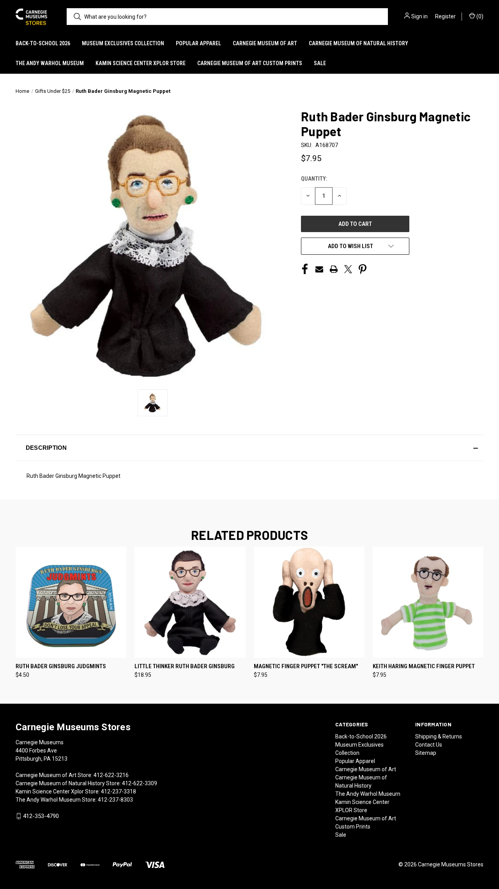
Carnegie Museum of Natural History (358, 43)
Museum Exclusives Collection (123, 43)
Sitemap (425, 753)
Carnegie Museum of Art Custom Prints (249, 63)
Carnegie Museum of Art (265, 43)
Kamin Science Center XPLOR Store (141, 63)
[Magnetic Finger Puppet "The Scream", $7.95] (309, 602)
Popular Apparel (198, 43)
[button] (249, 448)
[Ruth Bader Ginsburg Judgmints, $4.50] (71, 602)
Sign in (419, 16)
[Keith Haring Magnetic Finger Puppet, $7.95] (428, 602)
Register (445, 16)
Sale (320, 63)
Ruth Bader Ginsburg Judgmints (61, 666)
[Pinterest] (362, 269)
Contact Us (428, 745)
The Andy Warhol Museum (50, 63)
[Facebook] (305, 269)
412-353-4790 (41, 816)
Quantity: (314, 179)
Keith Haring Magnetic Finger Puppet (424, 666)
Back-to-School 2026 (43, 43)
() (479, 16)
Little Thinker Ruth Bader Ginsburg (184, 666)
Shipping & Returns (438, 736)
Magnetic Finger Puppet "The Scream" (306, 666)
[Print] (334, 269)
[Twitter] (348, 269)
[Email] (319, 269)
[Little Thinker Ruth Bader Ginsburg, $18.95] (190, 602)
